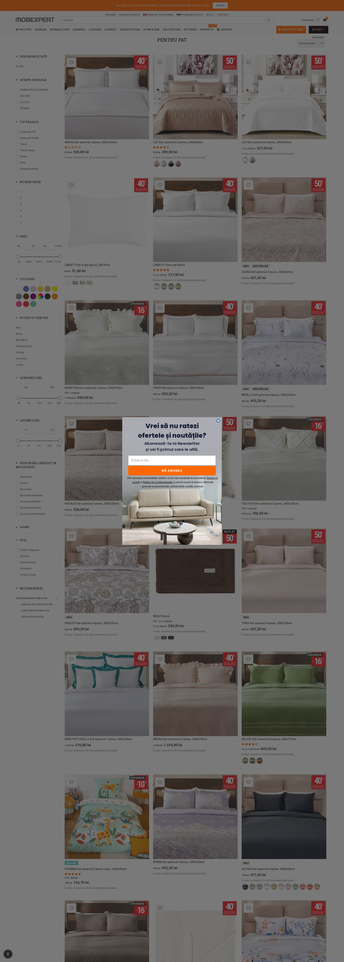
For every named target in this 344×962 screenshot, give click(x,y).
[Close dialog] (218, 421)
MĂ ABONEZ (172, 470)
